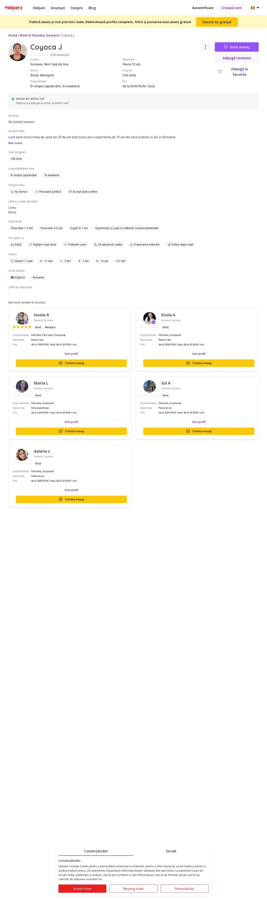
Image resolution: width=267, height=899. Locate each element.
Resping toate (133, 888)
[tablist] (133, 850)
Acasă (12, 35)
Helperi (39, 7)
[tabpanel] (133, 877)
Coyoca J (67, 35)
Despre (77, 7)
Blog (92, 7)
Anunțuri (58, 7)
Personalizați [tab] (184, 888)
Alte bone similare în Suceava (26, 302)
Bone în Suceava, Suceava (39, 35)
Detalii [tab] (171, 851)
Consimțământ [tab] (96, 851)
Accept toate (82, 888)
